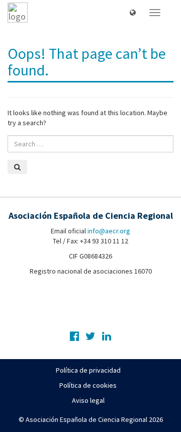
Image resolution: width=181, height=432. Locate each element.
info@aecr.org (108, 230)
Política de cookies (88, 385)
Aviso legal (88, 400)
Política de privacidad (88, 370)
